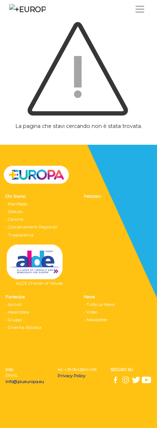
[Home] (25, 9)
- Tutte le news (99, 304)
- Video (90, 312)
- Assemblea (17, 312)
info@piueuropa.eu (24, 381)
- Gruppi (13, 319)
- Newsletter (96, 319)
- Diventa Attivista (23, 327)
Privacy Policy (72, 375)
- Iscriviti (13, 304)
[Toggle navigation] (140, 9)
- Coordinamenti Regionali (31, 227)
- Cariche (14, 219)
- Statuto (14, 211)
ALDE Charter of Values (39, 283)
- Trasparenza (19, 235)
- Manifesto (16, 204)
